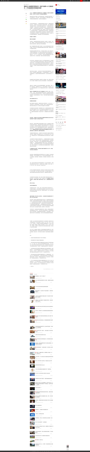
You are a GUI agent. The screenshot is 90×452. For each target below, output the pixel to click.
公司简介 (40, 451)
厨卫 (51, 30)
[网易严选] (75, 1)
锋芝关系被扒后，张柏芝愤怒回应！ (60, 74)
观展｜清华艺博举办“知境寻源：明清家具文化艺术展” (43, 360)
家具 (51, 24)
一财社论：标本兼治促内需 (39, 413)
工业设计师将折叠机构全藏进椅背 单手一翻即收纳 (43, 369)
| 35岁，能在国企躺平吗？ (59, 115)
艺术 (58, 122)
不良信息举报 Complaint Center (53, 451)
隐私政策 (48, 451)
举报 (52, 9)
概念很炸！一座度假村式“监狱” (59, 136)
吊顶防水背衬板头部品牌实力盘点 (40, 334)
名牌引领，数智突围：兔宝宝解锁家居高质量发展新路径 (44, 310)
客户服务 (46, 451)
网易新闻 (58, 4)
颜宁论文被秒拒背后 (38, 405)
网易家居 (27, 4)
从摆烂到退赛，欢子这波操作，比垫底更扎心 (61, 76)
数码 (62, 122)
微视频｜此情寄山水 (40, 439)
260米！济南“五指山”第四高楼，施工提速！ (60, 134)
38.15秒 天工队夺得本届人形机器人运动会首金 (42, 373)
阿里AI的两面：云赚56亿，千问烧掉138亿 (60, 93)
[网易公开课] (72, 1)
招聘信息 (44, 451)
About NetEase (37, 451)
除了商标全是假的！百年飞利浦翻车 (60, 49)
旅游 (60, 122)
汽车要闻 (57, 95)
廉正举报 (57, 451)
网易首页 (25, 4)
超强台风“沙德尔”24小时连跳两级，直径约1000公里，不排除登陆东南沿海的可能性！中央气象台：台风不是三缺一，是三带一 (44, 383)
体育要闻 (57, 51)
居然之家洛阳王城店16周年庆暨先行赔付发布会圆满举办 (44, 306)
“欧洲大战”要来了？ (38, 387)
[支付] (77, 1)
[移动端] (70, 1)
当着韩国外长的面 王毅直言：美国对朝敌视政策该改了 (43, 378)
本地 (56, 122)
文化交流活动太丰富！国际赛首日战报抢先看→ (42, 435)
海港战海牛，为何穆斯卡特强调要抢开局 (41, 409)
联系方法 (42, 451)
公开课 (65, 122)
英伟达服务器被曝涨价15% (59, 46)
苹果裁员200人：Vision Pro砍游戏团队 (60, 90)
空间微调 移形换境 (58, 18)
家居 (56, 8)
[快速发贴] (26, 13)
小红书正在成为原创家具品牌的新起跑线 (41, 286)
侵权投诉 (59, 451)
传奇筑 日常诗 (57, 15)
